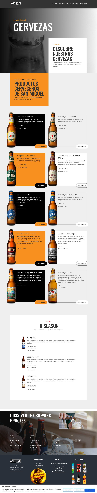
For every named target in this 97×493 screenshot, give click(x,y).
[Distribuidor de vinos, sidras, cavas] (79, 483)
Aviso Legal (38, 463)
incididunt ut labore (14, 447)
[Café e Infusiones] (79, 472)
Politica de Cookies (38, 465)
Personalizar (68, 490)
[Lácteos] (73, 472)
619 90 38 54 (59, 470)
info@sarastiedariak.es (59, 472)
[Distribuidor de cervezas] (73, 483)
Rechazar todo (79, 490)
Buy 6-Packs (41, 146)
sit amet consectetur (15, 440)
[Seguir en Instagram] (79, 440)
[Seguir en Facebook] (72, 440)
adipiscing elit (13, 442)
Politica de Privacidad (38, 467)
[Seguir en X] (75, 440)
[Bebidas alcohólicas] (84, 483)
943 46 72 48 (59, 468)
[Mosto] (84, 472)
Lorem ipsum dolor (14, 437)
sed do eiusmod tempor (15, 445)
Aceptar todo (90, 490)
